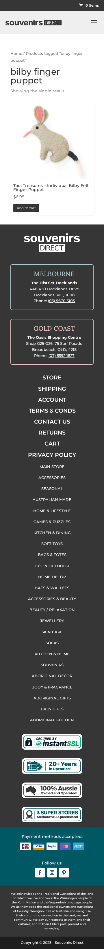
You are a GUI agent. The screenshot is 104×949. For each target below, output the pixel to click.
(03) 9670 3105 (61, 300)
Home (16, 53)
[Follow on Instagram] (52, 872)
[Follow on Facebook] (40, 872)
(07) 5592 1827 (62, 355)
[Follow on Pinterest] (64, 872)
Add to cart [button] (26, 208)
